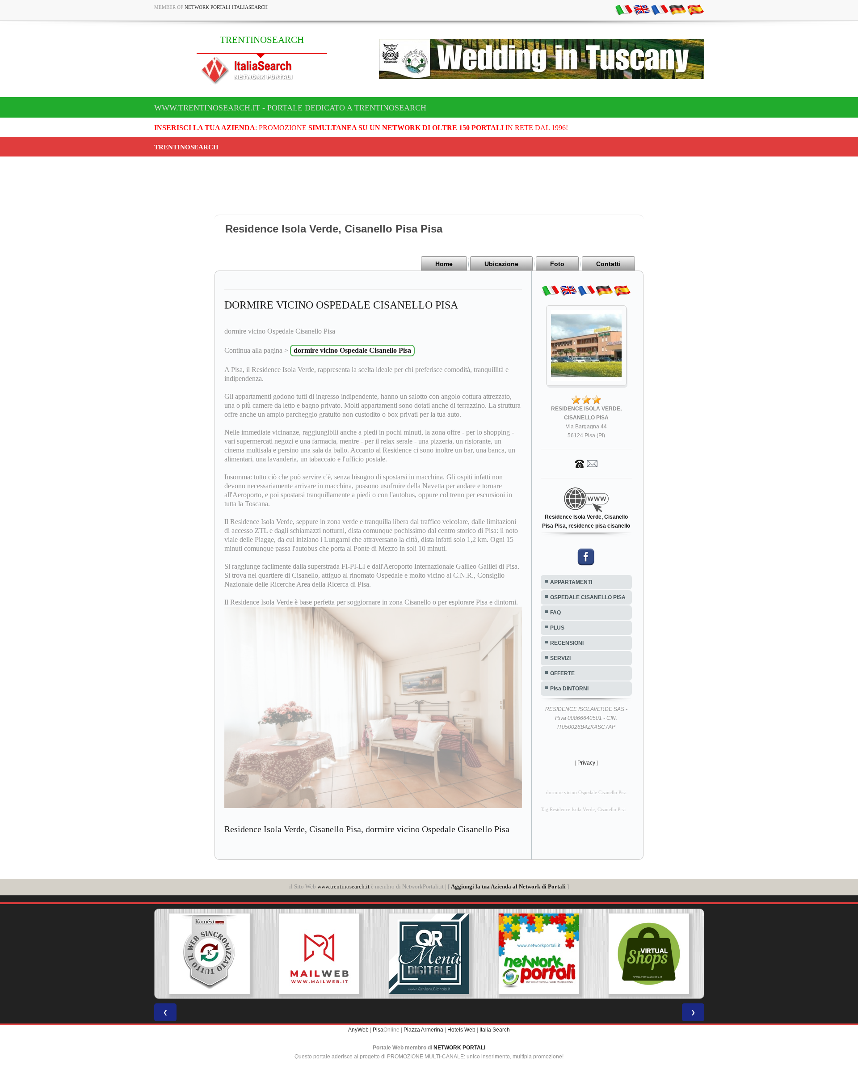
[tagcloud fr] (660, 9)
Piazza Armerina (423, 1030)
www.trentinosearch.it (343, 886)
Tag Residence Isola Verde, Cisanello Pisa (583, 809)
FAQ (555, 612)
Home (444, 263)
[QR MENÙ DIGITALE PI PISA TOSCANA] (324, 954)
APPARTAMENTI (571, 582)
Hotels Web (461, 1030)
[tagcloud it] (624, 9)
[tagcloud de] (677, 9)
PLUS (557, 628)
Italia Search (494, 1030)
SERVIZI (560, 658)
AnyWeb (358, 1030)
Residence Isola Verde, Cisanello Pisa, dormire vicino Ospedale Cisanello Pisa (366, 829)
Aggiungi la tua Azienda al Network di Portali (508, 886)
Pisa (378, 1030)
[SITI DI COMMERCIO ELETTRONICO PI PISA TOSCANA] (544, 954)
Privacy (586, 763)
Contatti (608, 263)
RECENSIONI (567, 643)
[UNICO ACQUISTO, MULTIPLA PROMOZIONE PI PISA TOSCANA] (434, 954)
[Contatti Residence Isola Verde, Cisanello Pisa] (586, 463)
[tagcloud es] (695, 9)
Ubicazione (501, 263)
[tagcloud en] (642, 9)
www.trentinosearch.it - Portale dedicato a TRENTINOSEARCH (290, 107)
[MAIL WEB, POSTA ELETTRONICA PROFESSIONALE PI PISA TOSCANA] (214, 954)
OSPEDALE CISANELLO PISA (588, 597)
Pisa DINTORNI (569, 688)
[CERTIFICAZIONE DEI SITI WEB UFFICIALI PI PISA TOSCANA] (654, 954)
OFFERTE (562, 673)
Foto (557, 263)
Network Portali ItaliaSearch (226, 7)
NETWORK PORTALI (459, 1048)
